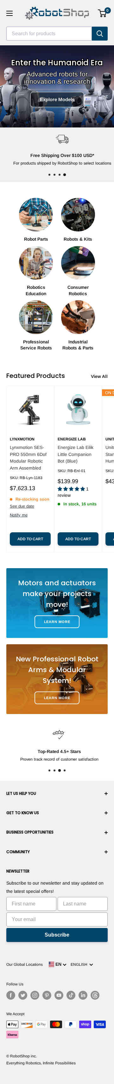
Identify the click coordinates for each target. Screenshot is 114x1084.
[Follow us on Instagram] (34, 995)
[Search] (100, 34)
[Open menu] (9, 13)
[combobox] (49, 34)
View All (99, 376)
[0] (102, 13)
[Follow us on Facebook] (10, 995)
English (80, 964)
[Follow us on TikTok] (70, 995)
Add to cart (30, 539)
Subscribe (57, 935)
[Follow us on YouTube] (58, 995)
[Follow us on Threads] (95, 995)
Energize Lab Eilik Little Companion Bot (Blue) (75, 454)
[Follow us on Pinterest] (46, 995)
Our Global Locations (24, 964)
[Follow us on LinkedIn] (83, 995)
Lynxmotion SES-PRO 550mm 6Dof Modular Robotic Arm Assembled (28, 458)
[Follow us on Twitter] (22, 995)
